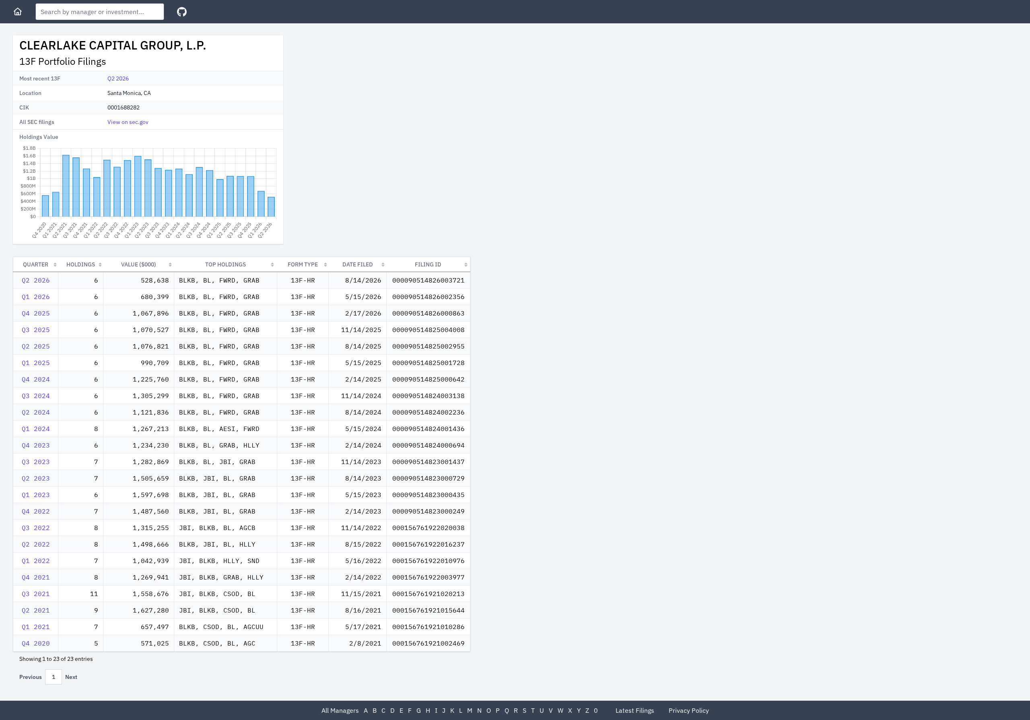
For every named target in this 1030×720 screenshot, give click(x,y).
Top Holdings (225, 264)
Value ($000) (138, 264)
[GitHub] (182, 12)
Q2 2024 (36, 412)
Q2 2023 (36, 478)
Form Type (303, 264)
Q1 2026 (36, 297)
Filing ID (428, 264)
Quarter (35, 264)
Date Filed (357, 264)
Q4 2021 (36, 577)
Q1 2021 (36, 627)
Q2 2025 (36, 346)
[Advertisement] (357, 91)
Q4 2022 (36, 511)
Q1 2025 (36, 363)
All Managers (340, 710)
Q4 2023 (36, 445)
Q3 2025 (36, 330)
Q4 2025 (36, 313)
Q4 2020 (36, 643)
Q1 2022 (36, 561)
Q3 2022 (36, 528)
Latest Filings (635, 710)
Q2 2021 (36, 610)
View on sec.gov (127, 122)
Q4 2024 (36, 379)
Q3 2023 (36, 462)
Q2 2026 (118, 78)
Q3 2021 (36, 594)
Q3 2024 (36, 396)
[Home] (18, 12)
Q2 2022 (36, 544)
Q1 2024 (36, 429)
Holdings (80, 264)
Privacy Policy (689, 710)
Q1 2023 (36, 495)
